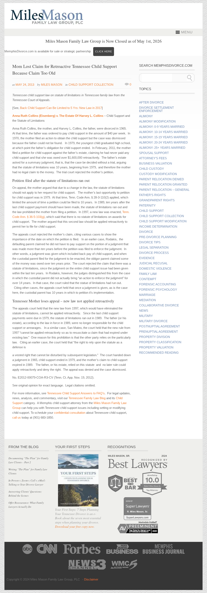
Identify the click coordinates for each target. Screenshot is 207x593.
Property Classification (160, 342)
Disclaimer (91, 579)
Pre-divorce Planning (158, 237)
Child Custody (151, 168)
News (143, 310)
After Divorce (151, 102)
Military (146, 316)
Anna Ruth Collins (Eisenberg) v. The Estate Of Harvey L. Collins (57, 115)
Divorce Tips (150, 242)
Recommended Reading (159, 352)
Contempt (147, 279)
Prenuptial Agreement (158, 331)
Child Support (151, 210)
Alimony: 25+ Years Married (162, 147)
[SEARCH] (189, 78)
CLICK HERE (103, 51)
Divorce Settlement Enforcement (156, 109)
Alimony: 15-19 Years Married (163, 137)
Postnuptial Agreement (159, 326)
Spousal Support (154, 153)
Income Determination (158, 226)
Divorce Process (154, 252)
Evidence (147, 258)
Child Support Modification (163, 221)
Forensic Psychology (158, 289)
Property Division (154, 337)
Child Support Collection (91, 84)
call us (16, 417)
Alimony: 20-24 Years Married (163, 142)
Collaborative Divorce (159, 305)
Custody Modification (158, 174)
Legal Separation (154, 247)
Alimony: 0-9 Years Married (162, 126)
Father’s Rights (152, 195)
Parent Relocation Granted (163, 184)
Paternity (147, 205)
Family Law (148, 273)
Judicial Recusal (153, 263)
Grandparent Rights (157, 200)
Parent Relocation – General (164, 189)
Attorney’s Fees (153, 158)
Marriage (147, 294)
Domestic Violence (155, 268)
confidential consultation (69, 412)
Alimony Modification (157, 121)
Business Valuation (155, 163)
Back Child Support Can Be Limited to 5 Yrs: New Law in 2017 (61, 108)
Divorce (146, 231)
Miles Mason (51, 84)
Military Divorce (153, 321)
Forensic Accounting (157, 284)
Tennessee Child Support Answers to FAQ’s (76, 393)
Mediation (147, 300)
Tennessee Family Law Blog (87, 398)
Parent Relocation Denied (161, 179)
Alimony (146, 116)
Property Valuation (156, 347)
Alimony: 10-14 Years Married (163, 132)
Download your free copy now (74, 526)
